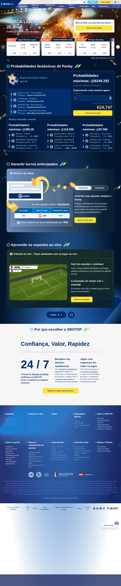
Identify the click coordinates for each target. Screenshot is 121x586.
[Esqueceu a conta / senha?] (84, 2)
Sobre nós (28, 508)
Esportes (23, 6)
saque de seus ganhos (64, 379)
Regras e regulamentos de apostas (64, 508)
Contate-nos (87, 508)
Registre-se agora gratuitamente (60, 391)
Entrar (93, 2)
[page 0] (51, 314)
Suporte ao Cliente (40, 374)
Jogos (61, 6)
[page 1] (56, 314)
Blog (35, 508)
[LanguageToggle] (116, 2)
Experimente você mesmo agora (91, 90)
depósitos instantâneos (67, 369)
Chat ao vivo (109, 525)
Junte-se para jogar (94, 28)
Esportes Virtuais (35, 6)
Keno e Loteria (72, 6)
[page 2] (61, 314)
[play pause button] (71, 315)
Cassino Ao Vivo (50, 6)
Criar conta (105, 2)
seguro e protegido (90, 372)
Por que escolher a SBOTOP (13, 508)
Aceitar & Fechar (102, 580)
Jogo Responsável (45, 508)
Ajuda (79, 508)
